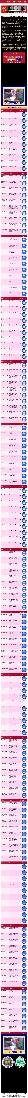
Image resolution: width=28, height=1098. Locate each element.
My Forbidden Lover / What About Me (13, 275)
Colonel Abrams (4, 292)
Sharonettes (3, 888)
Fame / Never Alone (13, 542)
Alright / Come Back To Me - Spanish (13, 639)
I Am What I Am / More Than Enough (13, 475)
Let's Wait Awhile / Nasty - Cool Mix (12, 606)
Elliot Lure (3, 438)
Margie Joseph (4, 712)
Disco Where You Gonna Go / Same (12, 439)
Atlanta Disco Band (4, 167)
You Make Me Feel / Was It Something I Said (13, 946)
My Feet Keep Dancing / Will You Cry (13, 257)
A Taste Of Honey (4, 112)
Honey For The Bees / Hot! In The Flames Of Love (13, 770)
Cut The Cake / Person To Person (12, 182)
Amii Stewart (4, 124)
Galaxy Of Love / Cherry (12, 301)
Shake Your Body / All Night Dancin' (13, 552)
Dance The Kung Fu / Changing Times (13, 224)
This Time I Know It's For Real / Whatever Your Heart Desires (13, 406)
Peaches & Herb (4, 802)
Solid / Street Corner (13, 160)
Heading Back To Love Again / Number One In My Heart (13, 839)
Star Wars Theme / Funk (13, 719)
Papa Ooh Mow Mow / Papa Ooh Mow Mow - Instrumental (13, 890)
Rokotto (3, 856)
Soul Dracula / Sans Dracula (13, 531)
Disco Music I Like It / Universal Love (13, 582)
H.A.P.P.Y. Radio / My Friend (13, 418)
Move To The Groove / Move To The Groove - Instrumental (13, 714)
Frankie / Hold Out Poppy (13, 913)
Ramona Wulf (4, 844)
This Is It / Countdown (13, 312)
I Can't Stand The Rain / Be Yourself (12, 445)
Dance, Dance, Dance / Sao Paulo (13, 287)
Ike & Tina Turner (4, 536)
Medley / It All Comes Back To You (13, 794)
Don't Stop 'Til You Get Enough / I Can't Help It (13, 746)
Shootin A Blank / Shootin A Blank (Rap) (13, 901)
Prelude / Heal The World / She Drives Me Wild (13, 740)
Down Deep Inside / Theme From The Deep (13, 382)
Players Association (3, 821)
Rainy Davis (3, 832)
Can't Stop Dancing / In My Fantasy (13, 952)
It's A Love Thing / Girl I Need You (13, 1021)
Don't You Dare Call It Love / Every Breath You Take (13, 481)
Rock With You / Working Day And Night (12, 726)
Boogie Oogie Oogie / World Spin (13, 113)
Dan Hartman (4, 312)
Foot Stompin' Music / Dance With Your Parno (13, 508)
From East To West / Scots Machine (13, 1015)
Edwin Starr (3, 417)
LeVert (2, 688)
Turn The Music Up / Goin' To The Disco (13, 821)
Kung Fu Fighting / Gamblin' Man (13, 218)
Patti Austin (3, 763)
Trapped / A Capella (13, 292)
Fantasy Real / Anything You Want (13, 815)
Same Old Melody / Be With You (13, 701)
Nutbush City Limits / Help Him (13, 537)
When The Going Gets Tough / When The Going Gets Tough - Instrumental (13, 207)
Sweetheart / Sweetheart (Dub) (12, 833)
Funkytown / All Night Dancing (13, 695)
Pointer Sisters (4, 826)
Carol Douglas (4, 229)
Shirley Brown (4, 900)
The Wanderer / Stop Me (13, 370)
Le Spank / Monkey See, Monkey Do (13, 683)
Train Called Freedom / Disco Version (13, 928)
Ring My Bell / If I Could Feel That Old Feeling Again (13, 149)
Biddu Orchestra (4, 193)
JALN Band (3, 581)
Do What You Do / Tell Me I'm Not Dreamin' (13, 651)
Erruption (3, 444)
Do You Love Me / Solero (12, 764)
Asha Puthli (3, 154)
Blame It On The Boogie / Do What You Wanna (13, 570)
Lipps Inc (3, 694)
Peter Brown (3, 808)
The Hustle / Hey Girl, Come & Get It (13, 976)
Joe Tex (3, 656)
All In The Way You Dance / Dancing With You (13, 690)
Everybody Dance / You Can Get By (13, 263)
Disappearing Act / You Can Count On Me (13, 872)
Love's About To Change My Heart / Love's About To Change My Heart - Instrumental (13, 389)
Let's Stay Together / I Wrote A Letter (13, 964)
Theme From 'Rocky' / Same (13, 307)
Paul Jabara (3, 775)
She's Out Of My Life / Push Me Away (13, 731)
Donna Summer (4, 342)
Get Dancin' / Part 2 (13, 318)
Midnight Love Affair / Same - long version (13, 239)
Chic (2, 256)
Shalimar (3, 870)
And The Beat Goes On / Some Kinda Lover (13, 1027)
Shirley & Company (3, 895)
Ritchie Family (4, 850)
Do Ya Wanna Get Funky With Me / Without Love (12, 809)
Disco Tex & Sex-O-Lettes (4, 319)
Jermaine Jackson (3, 651)
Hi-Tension (3, 524)
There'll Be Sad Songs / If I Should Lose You (13, 212)
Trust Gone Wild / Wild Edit (12, 200)
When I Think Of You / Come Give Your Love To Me (13, 588)
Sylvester (3, 945)
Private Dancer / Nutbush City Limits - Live (13, 958)
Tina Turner (3, 957)
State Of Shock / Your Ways (13, 564)
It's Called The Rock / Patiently (13, 433)
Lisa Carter (3, 700)
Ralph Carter (4, 838)
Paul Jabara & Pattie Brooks (4, 794)
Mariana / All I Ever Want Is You (13, 463)
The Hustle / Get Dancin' (12, 997)
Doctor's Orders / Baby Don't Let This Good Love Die (13, 245)
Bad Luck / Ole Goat (13, 166)
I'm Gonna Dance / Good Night (13, 155)
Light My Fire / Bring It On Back (13, 125)
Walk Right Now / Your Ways (12, 576)
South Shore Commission (4, 928)
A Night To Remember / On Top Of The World (13, 877)
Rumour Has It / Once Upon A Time (13, 400)
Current (2, 306)
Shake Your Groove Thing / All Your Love (13, 803)
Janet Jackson (4, 587)
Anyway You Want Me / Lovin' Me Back (13, 934)
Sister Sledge (4, 906)
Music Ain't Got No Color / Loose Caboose (13, 657)
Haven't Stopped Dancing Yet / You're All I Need (13, 502)
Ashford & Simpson (3, 161)
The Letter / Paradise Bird (13, 137)
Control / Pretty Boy (13, 644)
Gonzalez (3, 500)
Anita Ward (3, 148)
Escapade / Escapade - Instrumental (13, 594)
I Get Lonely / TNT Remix (12, 615)
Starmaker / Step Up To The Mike (13, 669)
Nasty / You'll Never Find (13, 621)
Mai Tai (2, 706)
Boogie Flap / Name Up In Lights (13, 331)
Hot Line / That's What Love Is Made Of (13, 940)
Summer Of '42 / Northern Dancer (12, 194)
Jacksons (3, 551)
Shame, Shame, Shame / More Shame (13, 895)
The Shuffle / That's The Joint (13, 991)
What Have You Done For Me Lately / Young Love (13, 600)
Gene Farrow (4, 450)
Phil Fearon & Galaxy (4, 815)
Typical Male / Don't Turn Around (13, 970)
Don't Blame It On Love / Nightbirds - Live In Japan (13, 866)
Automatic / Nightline (13, 826)
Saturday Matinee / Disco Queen (13, 782)
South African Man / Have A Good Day (13, 513)
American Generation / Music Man (13, 851)
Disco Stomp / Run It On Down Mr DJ (13, 519)
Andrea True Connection (4, 143)
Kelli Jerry (3, 662)
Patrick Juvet (4, 751)
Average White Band (4, 182)
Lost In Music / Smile (13, 906)
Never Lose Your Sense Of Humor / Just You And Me (12, 776)
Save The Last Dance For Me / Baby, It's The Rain (13, 845)
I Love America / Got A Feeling (13, 758)
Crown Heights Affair (4, 301)
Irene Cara (3, 542)
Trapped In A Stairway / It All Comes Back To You (13, 788)
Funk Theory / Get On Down (13, 857)
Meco (2, 718)
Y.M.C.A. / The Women (12, 1003)
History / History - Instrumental (12, 707)
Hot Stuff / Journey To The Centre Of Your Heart (13, 376)
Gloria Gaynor (4, 474)
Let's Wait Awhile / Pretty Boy (12, 633)
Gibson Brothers (4, 456)
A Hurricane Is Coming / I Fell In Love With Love (12, 251)
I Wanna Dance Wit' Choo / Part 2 (13, 325)
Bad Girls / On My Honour (12, 364)
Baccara (3, 187)
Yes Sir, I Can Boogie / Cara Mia (13, 188)
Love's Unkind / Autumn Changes (12, 343)
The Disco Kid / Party (13, 981)
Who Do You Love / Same (13, 663)
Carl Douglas (4, 217)
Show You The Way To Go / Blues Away (13, 558)
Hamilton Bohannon (3, 507)
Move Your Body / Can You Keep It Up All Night (13, 451)
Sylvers (2, 933)
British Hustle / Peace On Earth (13, 525)
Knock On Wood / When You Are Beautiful (12, 131)
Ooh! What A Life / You (13, 456)
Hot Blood (3, 530)
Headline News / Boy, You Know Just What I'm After (13, 230)
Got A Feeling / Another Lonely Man (13, 752)
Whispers (3, 1020)
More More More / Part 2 (12, 143)
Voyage (2, 1014)
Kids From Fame (4, 668)
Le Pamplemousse (4, 683)
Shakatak (3, 864)
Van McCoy (3, 975)
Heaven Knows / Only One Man (13, 412)
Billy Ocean (3, 205)
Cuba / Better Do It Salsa (13, 469)
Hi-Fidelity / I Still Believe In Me (12, 677)
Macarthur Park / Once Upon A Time (13, 349)
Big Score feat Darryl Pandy (4, 200)
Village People (4, 1002)
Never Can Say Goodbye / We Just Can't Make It (13, 490)
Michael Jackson (4, 724)
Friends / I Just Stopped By (12, 883)
